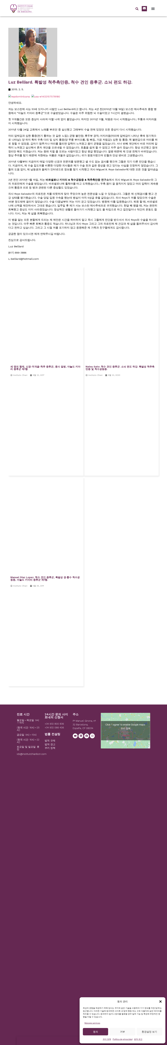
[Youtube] (75, 735)
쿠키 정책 (107, 1039)
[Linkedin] (80, 735)
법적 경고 (138, 1039)
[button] (160, 1001)
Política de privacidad (122, 1039)
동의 (95, 1031)
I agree (125, 735)
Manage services (92, 1023)
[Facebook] (86, 735)
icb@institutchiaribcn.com (31, 754)
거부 (122, 1031)
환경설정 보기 (149, 1031)
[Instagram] (92, 735)
